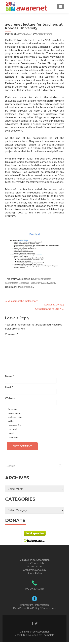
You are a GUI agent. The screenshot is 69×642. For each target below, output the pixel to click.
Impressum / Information (34, 604)
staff (52, 282)
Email (9, 387)
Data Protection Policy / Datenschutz (34, 608)
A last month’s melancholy (21, 300)
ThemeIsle (48, 634)
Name (9, 376)
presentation (11, 282)
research (24, 282)
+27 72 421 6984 (34, 588)
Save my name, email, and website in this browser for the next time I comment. (15, 423)
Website (10, 398)
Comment (11, 334)
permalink (27, 286)
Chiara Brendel (44, 33)
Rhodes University (39, 282)
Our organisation (42, 278)
